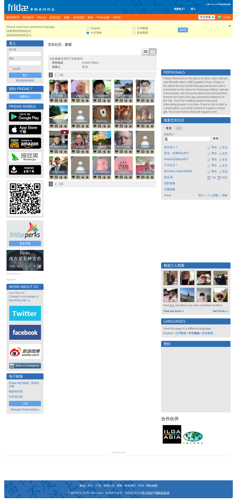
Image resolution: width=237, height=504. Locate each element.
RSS (141, 485)
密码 (11, 58)
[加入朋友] (61, 100)
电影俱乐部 (16, 391)
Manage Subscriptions (25, 409)
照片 (201, 195)
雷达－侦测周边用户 (176, 153)
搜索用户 (169, 134)
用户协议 (147, 492)
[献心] (51, 100)
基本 (179, 128)
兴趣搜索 (169, 189)
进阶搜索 (169, 183)
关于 (90, 485)
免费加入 (25, 96)
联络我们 (130, 485)
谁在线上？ (171, 147)
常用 (169, 128)
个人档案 (212, 195)
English (168, 333)
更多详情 (25, 243)
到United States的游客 (178, 171)
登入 (193, 8)
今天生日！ (171, 165)
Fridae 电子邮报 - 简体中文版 (24, 384)
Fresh (167, 195)
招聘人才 (109, 485)
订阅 (25, 403)
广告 (98, 485)
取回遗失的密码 (25, 80)
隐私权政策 (162, 492)
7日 (214, 177)
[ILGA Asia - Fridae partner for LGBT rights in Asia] (172, 443)
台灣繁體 (180, 333)
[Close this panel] (230, 26)
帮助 (119, 485)
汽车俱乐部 (16, 396)
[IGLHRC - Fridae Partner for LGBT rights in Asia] (193, 443)
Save (183, 30)
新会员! (168, 177)
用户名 (12, 49)
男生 (214, 147)
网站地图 (151, 485)
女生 (225, 147)
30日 (224, 177)
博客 (225, 195)
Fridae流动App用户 (176, 159)
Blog (82, 485)
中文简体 (194, 333)
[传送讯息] (56, 100)
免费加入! (179, 8)
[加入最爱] (65, 100)
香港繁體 (207, 333)
